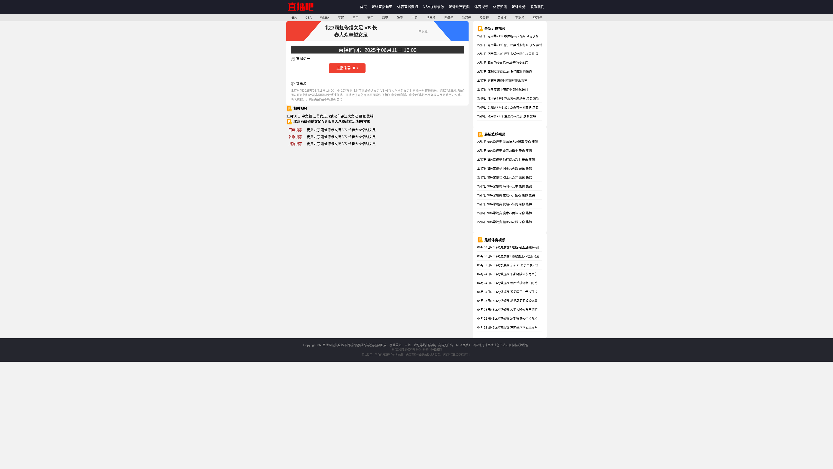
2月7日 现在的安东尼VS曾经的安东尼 (502, 62)
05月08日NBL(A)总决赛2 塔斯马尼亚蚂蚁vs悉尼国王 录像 (516, 247)
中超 (415, 17)
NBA (294, 17)
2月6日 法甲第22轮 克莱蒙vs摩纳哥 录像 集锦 (508, 98)
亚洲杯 (519, 17)
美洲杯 (502, 17)
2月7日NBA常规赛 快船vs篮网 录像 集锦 (504, 204)
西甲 (356, 17)
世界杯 (430, 17)
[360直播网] (305, 13)
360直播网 (398, 349)
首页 (363, 7)
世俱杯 (448, 17)
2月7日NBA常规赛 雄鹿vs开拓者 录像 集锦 (506, 195)
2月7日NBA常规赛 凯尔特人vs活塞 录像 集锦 (507, 142)
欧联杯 (484, 17)
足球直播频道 (382, 7)
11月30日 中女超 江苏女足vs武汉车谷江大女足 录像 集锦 (330, 116)
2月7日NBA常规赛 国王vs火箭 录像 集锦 (504, 168)
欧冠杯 (466, 17)
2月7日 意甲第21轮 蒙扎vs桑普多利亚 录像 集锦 (509, 45)
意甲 (385, 17)
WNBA (324, 17)
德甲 (370, 17)
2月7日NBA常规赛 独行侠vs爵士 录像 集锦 (506, 159)
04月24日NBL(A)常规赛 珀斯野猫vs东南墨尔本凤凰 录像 (515, 274)
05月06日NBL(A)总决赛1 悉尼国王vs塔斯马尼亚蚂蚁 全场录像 (519, 256)
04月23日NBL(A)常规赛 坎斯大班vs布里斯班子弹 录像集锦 (517, 309)
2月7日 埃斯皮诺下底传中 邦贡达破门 (502, 89)
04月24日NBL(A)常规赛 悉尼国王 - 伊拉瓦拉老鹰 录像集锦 (516, 292)
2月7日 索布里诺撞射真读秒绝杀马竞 (502, 80)
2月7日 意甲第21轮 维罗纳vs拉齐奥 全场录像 (507, 36)
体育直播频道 (407, 7)
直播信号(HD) (347, 68)
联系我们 (537, 7)
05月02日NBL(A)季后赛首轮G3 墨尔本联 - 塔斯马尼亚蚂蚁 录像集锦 (523, 265)
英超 (341, 17)
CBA (308, 17)
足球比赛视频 (459, 7)
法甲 (400, 17)
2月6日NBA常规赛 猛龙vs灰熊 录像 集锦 (504, 222)
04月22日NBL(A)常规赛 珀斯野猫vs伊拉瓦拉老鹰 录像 (514, 318)
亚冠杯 (537, 17)
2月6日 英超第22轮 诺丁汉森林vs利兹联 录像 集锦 (511, 107)
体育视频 (481, 7)
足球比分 (519, 7)
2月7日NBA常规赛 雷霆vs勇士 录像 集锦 (504, 150)
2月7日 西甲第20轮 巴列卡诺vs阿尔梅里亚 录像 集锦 (512, 54)
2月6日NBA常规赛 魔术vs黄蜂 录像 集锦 (504, 213)
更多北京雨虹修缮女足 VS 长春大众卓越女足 (341, 130)
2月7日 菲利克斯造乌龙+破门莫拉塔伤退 (504, 71)
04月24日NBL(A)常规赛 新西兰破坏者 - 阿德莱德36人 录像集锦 (520, 283)
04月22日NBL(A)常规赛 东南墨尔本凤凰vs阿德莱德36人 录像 (518, 327)
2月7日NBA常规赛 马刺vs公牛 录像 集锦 (504, 186)
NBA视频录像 (433, 7)
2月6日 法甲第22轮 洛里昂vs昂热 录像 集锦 (506, 116)
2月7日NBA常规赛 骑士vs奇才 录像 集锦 (504, 177)
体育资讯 (500, 7)
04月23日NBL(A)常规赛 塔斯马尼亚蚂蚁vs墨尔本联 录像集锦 (518, 300)
